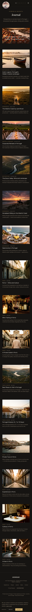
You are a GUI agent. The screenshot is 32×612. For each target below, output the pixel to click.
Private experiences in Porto (19, 593)
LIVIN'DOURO (20, 588)
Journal (17, 584)
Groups (12, 584)
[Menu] (28, 3)
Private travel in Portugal (7, 593)
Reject (11, 609)
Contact (26, 584)
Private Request (11, 588)
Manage (4, 609)
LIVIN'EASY (16, 577)
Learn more (9, 606)
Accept (19, 609)
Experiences (6, 584)
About (21, 584)
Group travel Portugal (19, 595)
